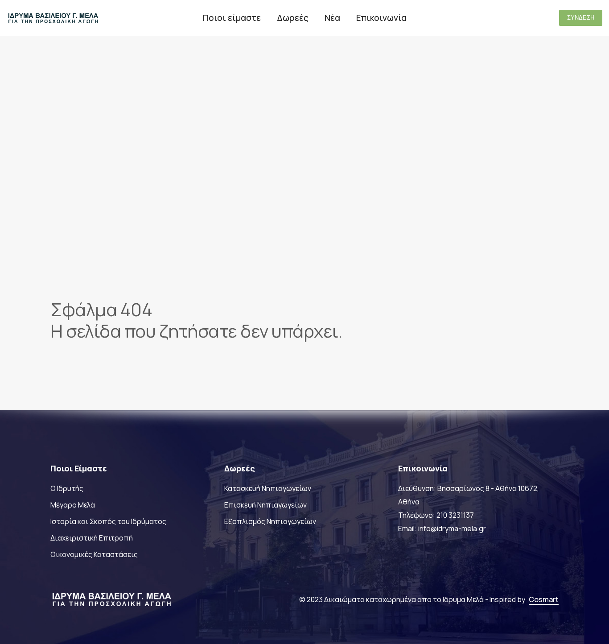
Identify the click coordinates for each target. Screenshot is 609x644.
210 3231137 (455, 515)
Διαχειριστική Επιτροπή (91, 538)
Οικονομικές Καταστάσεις (94, 554)
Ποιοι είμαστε (232, 18)
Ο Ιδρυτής (66, 488)
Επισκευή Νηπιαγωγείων (265, 505)
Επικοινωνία (381, 18)
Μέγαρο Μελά (72, 505)
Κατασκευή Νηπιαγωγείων (267, 488)
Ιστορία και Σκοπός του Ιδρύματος (108, 521)
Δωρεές (293, 18)
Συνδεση (580, 17)
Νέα (332, 18)
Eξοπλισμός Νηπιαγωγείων (270, 521)
